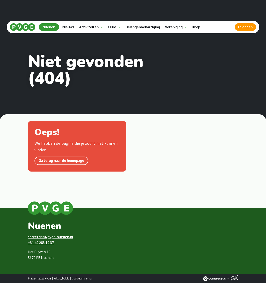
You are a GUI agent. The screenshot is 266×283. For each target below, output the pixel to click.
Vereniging (174, 27)
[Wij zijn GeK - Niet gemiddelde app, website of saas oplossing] (234, 278)
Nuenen (48, 27)
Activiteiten (89, 27)
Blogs (196, 27)
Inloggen (245, 27)
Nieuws (68, 27)
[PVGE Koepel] (22, 27)
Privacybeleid (61, 278)
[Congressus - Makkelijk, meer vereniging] (214, 278)
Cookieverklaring (81, 278)
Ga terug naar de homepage (61, 160)
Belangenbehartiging (143, 27)
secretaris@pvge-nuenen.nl (50, 237)
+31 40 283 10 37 (41, 242)
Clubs (112, 27)
